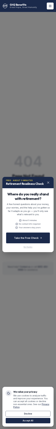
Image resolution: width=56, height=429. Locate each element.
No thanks (28, 247)
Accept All (28, 420)
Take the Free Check (26, 237)
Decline (28, 413)
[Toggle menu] (50, 6)
